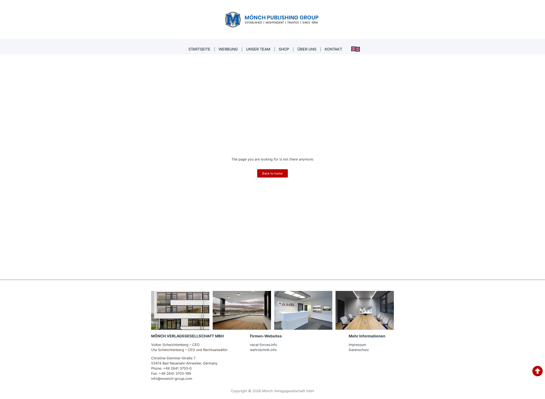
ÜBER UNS (306, 49)
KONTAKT (333, 49)
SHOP (284, 49)
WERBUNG (228, 49)
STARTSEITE (199, 49)
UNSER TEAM (258, 49)
